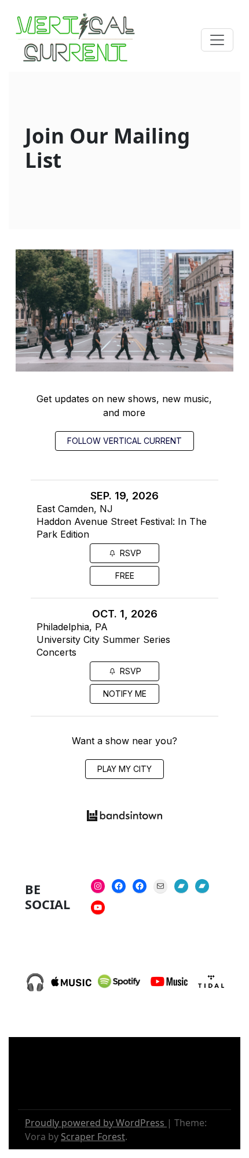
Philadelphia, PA (72, 627)
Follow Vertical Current (124, 441)
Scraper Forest (93, 1136)
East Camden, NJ (74, 508)
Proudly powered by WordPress (96, 1122)
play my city (124, 769)
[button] (217, 40)
